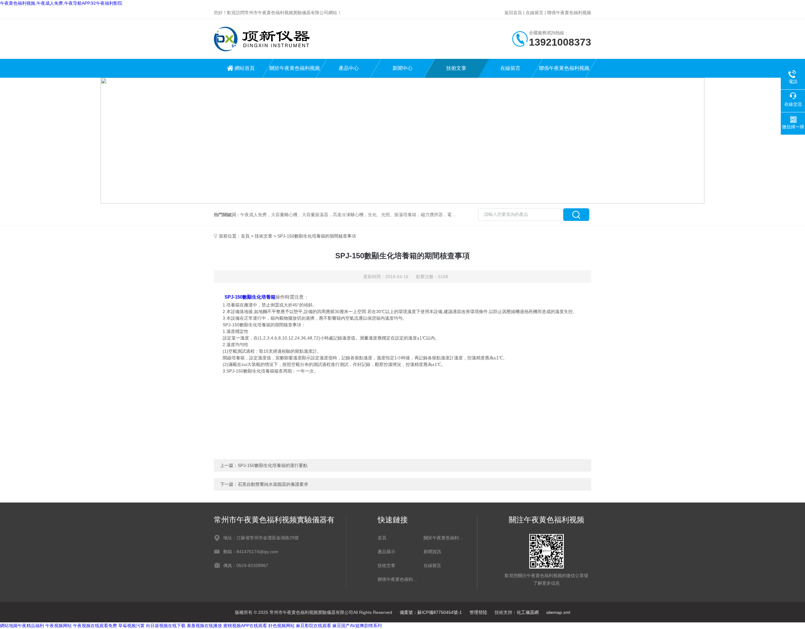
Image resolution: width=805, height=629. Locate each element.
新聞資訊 (432, 551)
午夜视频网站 (58, 625)
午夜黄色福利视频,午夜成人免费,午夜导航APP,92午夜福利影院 (61, 3)
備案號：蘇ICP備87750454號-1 (431, 612)
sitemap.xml (558, 612)
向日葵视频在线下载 (166, 625)
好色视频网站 (281, 625)
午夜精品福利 (31, 625)
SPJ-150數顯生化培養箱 (250, 297)
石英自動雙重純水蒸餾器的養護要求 (273, 484)
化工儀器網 (528, 612)
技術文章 (456, 68)
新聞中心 (402, 68)
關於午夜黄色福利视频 (294, 68)
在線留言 (534, 12)
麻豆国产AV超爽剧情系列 (357, 625)
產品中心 (349, 68)
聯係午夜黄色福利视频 (569, 12)
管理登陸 (478, 612)
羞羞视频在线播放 (204, 625)
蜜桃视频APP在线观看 (245, 625)
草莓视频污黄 (131, 625)
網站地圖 (9, 625)
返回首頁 (513, 12)
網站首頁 (245, 68)
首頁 (245, 236)
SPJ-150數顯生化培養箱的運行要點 (273, 465)
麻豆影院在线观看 (313, 625)
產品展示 (386, 551)
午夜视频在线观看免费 (95, 625)
